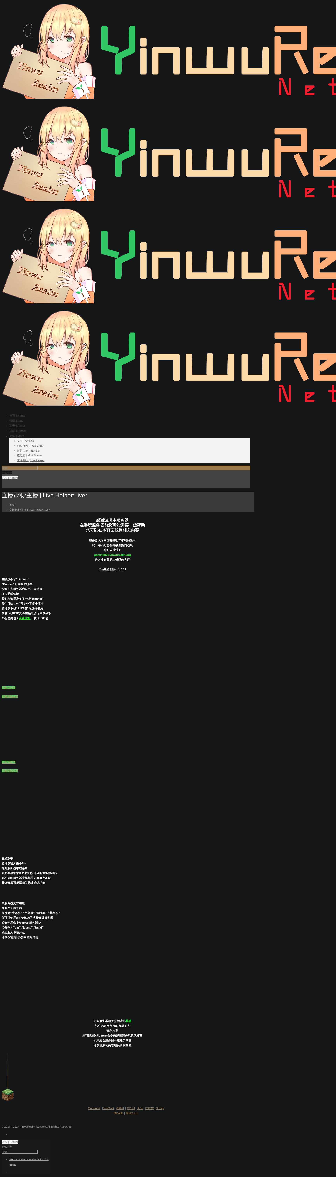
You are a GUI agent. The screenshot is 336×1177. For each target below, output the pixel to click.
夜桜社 (120, 1108)
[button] (8, 687)
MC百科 (118, 1113)
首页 (12, 504)
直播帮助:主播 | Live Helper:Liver (29, 509)
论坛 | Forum (10, 477)
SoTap (160, 1108)
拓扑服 (131, 1108)
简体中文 (7, 1146)
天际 (140, 1108)
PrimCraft (108, 1108)
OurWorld (94, 1108)
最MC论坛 (132, 1113)
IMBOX (149, 1108)
